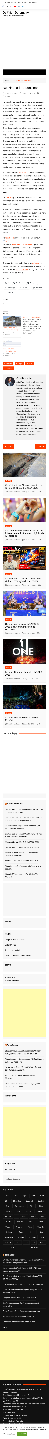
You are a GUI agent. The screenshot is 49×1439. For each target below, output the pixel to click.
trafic (18, 1242)
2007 (7, 1196)
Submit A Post (10, 945)
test (42, 1237)
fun (18, 1211)
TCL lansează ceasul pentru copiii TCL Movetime (23, 1284)
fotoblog (8, 1211)
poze (21, 1232)
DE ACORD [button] (22, 1434)
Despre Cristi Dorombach (27, 3)
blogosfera (17, 1201)
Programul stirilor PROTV (13, 1410)
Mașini (20, 364)
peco (30, 364)
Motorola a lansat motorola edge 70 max (19, 1322)
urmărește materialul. (38, 1429)
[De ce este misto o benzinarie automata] (12, 321)
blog (6, 1201)
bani (42, 1196)
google (28, 1211)
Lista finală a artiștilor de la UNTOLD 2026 (22, 842)
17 (40, 93)
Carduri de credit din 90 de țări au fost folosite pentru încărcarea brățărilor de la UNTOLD (24, 533)
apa (24, 1196)
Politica (9, 1232)
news (41, 1222)
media (8, 1222)
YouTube (34, 1248)
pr (31, 1232)
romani (21, 1237)
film (31, 1206)
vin (12, 1248)
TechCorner (13, 1045)
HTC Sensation (9, 1412)
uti (34, 1242)
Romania (32, 1237)
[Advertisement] (24, 42)
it (16, 1216)
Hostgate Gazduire (12, 1179)
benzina (9, 364)
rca (41, 1232)
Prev (9, 447)
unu (26, 1242)
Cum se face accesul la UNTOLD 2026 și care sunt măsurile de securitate (22, 627)
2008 (16, 1196)
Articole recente (15, 804)
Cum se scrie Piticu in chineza (15, 1415)
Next (39, 447)
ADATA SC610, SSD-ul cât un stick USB (21, 861)
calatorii (41, 1201)
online (7, 1227)
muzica (20, 1222)
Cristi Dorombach (11, 93)
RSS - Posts (10, 977)
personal (9, 368)
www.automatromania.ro (22, 244)
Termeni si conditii (9, 3)
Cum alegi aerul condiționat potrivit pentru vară (21, 1311)
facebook (9, 238)
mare (24, 1216)
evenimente (19, 1206)
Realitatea (9, 1237)
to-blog (8, 1242)
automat (36, 263)
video (42, 1242)
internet (8, 1216)
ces (7, 1206)
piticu (29, 1227)
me (42, 1216)
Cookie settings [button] (9, 1434)
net (30, 1222)
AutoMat (23, 172)
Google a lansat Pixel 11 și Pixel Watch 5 (19, 1298)
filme (41, 1206)
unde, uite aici (22, 269)
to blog (7, 96)
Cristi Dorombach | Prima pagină (18, 955)
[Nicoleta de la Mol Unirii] (33, 325)
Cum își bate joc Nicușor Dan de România (22, 847)
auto (33, 1196)
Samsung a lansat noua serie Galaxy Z (18, 1316)
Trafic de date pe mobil (12, 1418)
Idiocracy (40, 1211)
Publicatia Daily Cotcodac (13, 1421)
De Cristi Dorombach (16, 12)
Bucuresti (29, 1201)
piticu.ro (40, 1227)
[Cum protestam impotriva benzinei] (12, 342)
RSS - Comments (12, 980)
